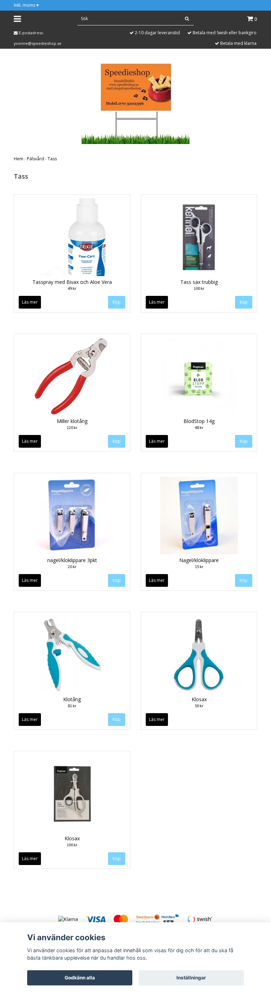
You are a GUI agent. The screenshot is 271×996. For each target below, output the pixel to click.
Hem (18, 159)
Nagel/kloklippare (199, 560)
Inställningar (191, 977)
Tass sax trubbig (199, 282)
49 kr (72, 288)
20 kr (72, 566)
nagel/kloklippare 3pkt (72, 560)
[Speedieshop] (135, 103)
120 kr (72, 427)
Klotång (72, 699)
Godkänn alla (80, 977)
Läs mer (30, 302)
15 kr (199, 566)
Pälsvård (35, 159)
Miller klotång (72, 421)
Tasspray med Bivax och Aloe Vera (72, 282)
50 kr (199, 705)
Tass (52, 159)
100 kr (199, 288)
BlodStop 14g (199, 421)
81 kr (72, 705)
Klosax (199, 699)
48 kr (199, 427)
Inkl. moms (26, 5)
